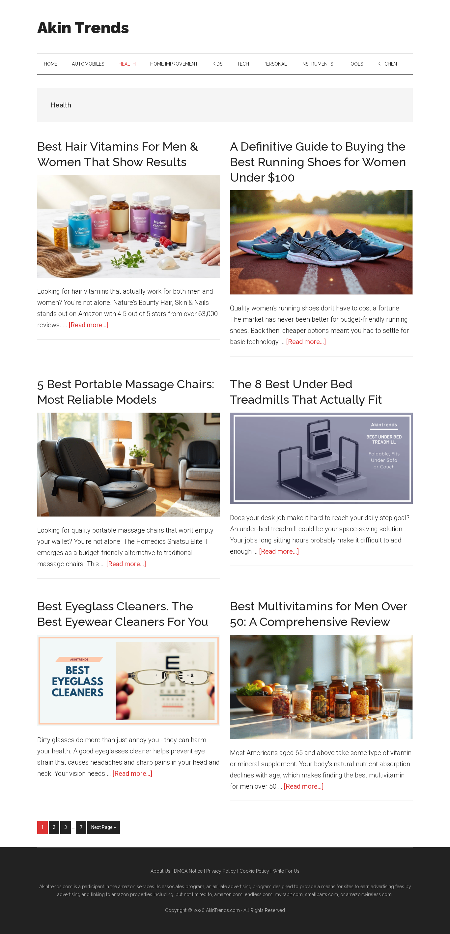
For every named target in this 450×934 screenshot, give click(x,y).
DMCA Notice (188, 871)
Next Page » (103, 829)
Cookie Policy (254, 871)
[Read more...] (88, 325)
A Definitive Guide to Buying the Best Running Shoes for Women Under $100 (318, 161)
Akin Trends (83, 27)
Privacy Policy (221, 871)
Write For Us (286, 871)
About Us (160, 871)
